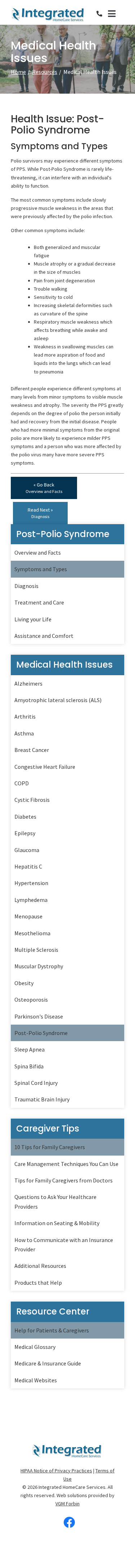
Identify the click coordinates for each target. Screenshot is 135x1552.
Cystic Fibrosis (32, 799)
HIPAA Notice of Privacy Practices (56, 1470)
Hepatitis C (28, 866)
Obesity (23, 983)
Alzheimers (28, 683)
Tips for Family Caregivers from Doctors (63, 1180)
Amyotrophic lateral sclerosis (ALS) (58, 700)
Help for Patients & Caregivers (51, 1330)
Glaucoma (26, 849)
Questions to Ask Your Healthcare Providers (55, 1201)
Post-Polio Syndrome (41, 1032)
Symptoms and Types (40, 569)
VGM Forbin (67, 1503)
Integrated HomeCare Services (72, 1487)
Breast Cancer (31, 749)
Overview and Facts (37, 552)
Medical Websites (35, 1380)
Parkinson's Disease (38, 1016)
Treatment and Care (39, 602)
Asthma (24, 733)
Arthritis (25, 716)
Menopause (28, 916)
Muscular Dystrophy (38, 966)
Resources (44, 71)
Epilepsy (24, 833)
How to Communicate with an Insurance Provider (63, 1244)
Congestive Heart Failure (44, 766)
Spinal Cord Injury (36, 1082)
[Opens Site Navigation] (116, 14)
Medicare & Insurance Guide (47, 1363)
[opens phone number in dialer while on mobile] (102, 13)
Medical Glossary (34, 1346)
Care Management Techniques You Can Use (66, 1163)
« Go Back (44, 487)
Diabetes (25, 816)
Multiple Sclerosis (36, 949)
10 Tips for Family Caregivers (49, 1147)
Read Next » (40, 513)
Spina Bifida (29, 1066)
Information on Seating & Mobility (56, 1223)
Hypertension (31, 882)
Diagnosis (26, 585)
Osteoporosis (31, 999)
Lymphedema (31, 899)
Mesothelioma (32, 933)
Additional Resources (40, 1265)
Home (18, 71)
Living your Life (32, 619)
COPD (21, 783)
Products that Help (38, 1282)
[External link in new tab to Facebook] (69, 1522)
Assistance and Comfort (43, 635)
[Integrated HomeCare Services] (48, 14)
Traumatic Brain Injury (41, 1099)
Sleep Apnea (29, 1049)
